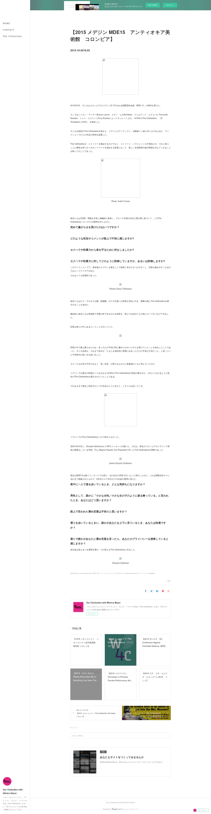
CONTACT (8, 29)
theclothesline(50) (86, 573)
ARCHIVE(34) (74, 573)
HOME (6, 23)
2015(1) (121, 573)
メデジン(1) (104, 573)
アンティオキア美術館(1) (147, 573)
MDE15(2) (96, 573)
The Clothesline (12, 36)
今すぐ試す (152, 5)
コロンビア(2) (113, 573)
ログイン (170, 5)
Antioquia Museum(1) (131, 573)
